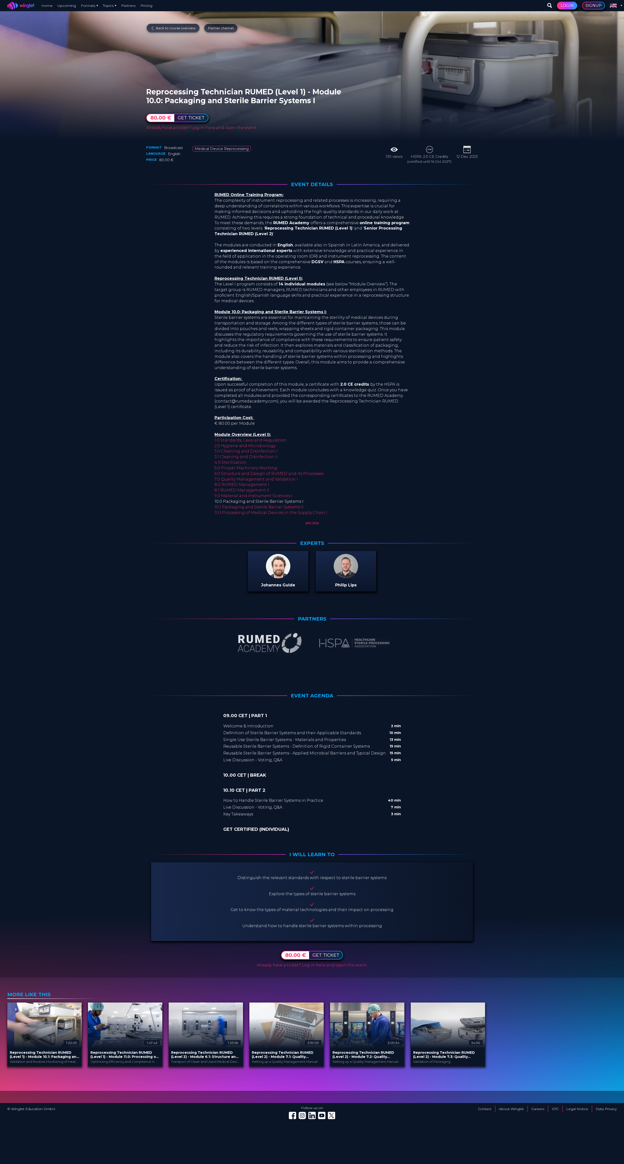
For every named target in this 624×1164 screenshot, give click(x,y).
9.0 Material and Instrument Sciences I (253, 495)
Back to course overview (175, 28)
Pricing (146, 5)
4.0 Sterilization (230, 462)
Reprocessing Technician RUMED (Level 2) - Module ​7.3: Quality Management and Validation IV (444, 1055)
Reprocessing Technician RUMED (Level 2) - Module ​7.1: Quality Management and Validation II (282, 1055)
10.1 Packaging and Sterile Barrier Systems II (258, 507)
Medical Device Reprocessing (222, 148)
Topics (108, 5)
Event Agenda (312, 696)
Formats (88, 5)
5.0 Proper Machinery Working (245, 468)
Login (567, 5)
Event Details (312, 184)
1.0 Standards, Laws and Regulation (250, 440)
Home (47, 5)
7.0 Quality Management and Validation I (256, 479)
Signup (593, 5)
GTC (555, 1109)
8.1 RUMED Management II (241, 490)
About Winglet (511, 1109)
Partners (128, 5)
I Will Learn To (312, 854)
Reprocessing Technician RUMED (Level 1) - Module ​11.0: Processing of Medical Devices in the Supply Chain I (125, 1055)
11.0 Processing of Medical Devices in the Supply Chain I (270, 512)
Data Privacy (606, 1109)
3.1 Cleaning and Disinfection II (246, 456)
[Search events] (549, 5)
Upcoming (67, 5)
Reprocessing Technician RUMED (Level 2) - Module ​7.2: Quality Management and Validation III (363, 1055)
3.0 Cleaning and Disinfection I (246, 451)
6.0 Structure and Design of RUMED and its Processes (268, 473)
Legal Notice (577, 1109)
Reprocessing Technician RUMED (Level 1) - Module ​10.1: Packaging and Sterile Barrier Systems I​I (44, 1055)
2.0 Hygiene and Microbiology (244, 445)
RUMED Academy (189, 86)
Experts (312, 543)
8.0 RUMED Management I (241, 484)
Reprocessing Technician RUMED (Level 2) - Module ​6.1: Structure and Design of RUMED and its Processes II (206, 1055)
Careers (537, 1109)
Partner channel (221, 28)
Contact (484, 1109)
